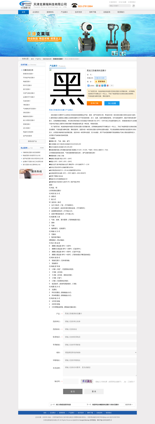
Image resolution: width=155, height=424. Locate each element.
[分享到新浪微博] (99, 85)
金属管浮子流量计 (29, 97)
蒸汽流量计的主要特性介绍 (31, 164)
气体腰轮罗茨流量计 (29, 109)
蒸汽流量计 (26, 89)
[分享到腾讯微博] (102, 85)
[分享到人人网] (105, 85)
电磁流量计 (26, 81)
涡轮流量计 (26, 112)
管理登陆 (93, 420)
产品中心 (38, 59)
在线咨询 (106, 12)
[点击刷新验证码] (87, 381)
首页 (23, 12)
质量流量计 (26, 124)
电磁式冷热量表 (28, 132)
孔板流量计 (26, 101)
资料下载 (92, 12)
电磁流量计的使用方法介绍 (31, 155)
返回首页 (114, 2)
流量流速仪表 (47, 59)
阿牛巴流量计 (27, 85)
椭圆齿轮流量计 (28, 116)
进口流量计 (26, 128)
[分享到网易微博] (107, 85)
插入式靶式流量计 (29, 120)
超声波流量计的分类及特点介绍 (33, 158)
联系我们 (133, 2)
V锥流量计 (26, 105)
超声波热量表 (27, 136)
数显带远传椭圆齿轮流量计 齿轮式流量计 (106, 404)
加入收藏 (123, 2)
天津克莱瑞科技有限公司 (55, 4)
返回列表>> (129, 404)
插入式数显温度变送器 (63, 404)
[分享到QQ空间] (97, 85)
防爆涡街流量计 (28, 74)
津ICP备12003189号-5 (104, 420)
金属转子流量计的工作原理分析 (33, 161)
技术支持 (78, 12)
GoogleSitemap (84, 420)
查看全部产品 (32, 141)
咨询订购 (94, 103)
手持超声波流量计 (29, 77)
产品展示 (64, 12)
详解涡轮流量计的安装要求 (31, 152)
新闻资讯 (50, 12)
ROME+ (42, 147)
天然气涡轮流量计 (29, 93)
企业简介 (36, 12)
